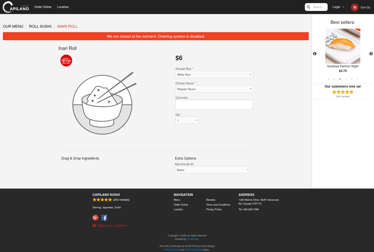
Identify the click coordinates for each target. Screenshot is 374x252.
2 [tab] (334, 79)
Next (371, 54)
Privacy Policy (213, 209)
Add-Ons (184, 164)
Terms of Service (193, 249)
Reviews (210, 199)
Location (63, 7)
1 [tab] (328, 79)
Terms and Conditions (218, 204)
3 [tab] (340, 79)
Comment (182, 97)
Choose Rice (184, 69)
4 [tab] (346, 79)
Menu (177, 199)
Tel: (249, 209)
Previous (315, 54)
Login (336, 7)
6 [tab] (357, 79)
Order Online (42, 7)
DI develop (193, 238)
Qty (179, 114)
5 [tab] (352, 79)
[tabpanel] (343, 54)
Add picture (66, 60)
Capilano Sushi (106, 194)
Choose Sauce (185, 83)
